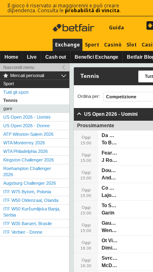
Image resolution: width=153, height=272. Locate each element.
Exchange (67, 44)
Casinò (113, 44)
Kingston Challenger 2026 (28, 159)
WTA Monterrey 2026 (24, 142)
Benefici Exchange (96, 57)
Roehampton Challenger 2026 (27, 171)
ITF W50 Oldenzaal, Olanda (30, 200)
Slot (131, 44)
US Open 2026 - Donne (26, 125)
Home (11, 57)
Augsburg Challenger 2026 (29, 183)
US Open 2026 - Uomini (26, 117)
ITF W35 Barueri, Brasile (27, 223)
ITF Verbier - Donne (22, 232)
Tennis (10, 100)
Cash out (55, 57)
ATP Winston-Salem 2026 (28, 134)
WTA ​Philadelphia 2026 (25, 151)
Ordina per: (89, 96)
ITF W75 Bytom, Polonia (27, 191)
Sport (92, 44)
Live (32, 57)
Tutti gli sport (16, 92)
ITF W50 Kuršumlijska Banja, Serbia (31, 211)
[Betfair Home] (74, 27)
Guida (116, 27)
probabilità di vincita (92, 10)
